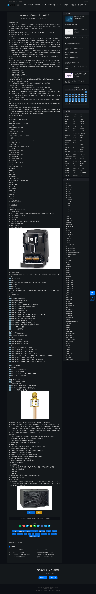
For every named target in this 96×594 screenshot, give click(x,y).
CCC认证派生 (69, 215)
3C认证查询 (68, 189)
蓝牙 (74, 130)
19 (76, 99)
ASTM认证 (68, 201)
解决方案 (67, 144)
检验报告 (82, 121)
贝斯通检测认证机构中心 (11, 5)
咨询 (66, 130)
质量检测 (67, 142)
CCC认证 (37, 5)
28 (82, 101)
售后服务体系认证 (70, 309)
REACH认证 (68, 266)
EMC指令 (35, 531)
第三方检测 (67, 135)
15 (85, 96)
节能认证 (68, 345)
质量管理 (67, 168)
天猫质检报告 (69, 311)
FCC (81, 140)
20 (79, 99)
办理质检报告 (68, 158)
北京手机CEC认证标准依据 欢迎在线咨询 (46, 557)
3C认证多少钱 (69, 187)
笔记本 (81, 175)
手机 (66, 133)
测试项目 (75, 142)
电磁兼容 (37, 533)
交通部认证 (68, 296)
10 (69, 96)
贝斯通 (74, 116)
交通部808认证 (69, 290)
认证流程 (75, 158)
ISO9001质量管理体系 (71, 254)
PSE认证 (68, 264)
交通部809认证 (69, 292)
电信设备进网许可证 (70, 333)
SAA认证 (68, 270)
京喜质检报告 (69, 299)
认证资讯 (68, 349)
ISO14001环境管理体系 (71, 248)
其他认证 (80, 5)
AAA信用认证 (69, 199)
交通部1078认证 (69, 284)
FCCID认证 (68, 238)
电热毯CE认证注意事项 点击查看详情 (34, 15)
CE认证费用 (68, 222)
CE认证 (14, 531)
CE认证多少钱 (21, 531)
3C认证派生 (68, 191)
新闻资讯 (68, 319)
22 (85, 99)
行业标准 (82, 163)
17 (69, 99)
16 (66, 99)
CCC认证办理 (69, 211)
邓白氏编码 (68, 357)
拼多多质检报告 (69, 317)
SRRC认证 (30, 5)
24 (69, 101)
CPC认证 (68, 228)
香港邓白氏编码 (69, 359)
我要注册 (15, 1)
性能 (25, 533)
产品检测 (49, 531)
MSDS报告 (68, 260)
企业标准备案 (68, 151)
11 (72, 96)
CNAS (74, 119)
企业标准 (55, 531)
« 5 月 (66, 106)
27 (79, 101)
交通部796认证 (69, 288)
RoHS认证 (68, 268)
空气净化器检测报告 (70, 339)
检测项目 (75, 156)
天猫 (74, 123)
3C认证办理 (68, 185)
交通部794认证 (69, 286)
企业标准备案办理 (70, 305)
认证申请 (75, 135)
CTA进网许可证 (69, 234)
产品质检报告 (83, 172)
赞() (44, 18)
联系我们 (42, 577)
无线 (66, 121)
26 (76, 101)
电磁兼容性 (44, 533)
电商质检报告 (69, 335)
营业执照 (75, 144)
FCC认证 (82, 168)
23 (66, 101)
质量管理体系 (33, 536)
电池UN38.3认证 (70, 337)
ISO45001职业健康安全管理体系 (73, 252)
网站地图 (56, 587)
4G (73, 149)
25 (73, 101)
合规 (74, 165)
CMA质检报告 (69, 224)
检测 (30, 533)
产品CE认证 (42, 531)
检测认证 (24, 9)
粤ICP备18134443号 (48, 588)
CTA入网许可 (51, 5)
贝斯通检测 (54, 533)
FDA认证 (68, 242)
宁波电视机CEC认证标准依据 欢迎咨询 (45, 554)
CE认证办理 (68, 218)
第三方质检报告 (69, 341)
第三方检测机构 (76, 151)
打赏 (39, 512)
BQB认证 (68, 205)
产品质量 (82, 128)
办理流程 (82, 158)
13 (79, 96)
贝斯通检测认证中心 (76, 161)
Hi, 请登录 (9, 1)
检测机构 (67, 128)
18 (72, 99)
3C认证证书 (68, 195)
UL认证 (67, 278)
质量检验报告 (68, 140)
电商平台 (82, 137)
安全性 (14, 533)
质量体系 (67, 163)
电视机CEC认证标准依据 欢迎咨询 (44, 550)
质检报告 (66, 5)
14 (82, 96)
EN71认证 (68, 236)
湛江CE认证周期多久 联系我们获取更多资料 (20, 554)
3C (81, 142)
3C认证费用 (68, 197)
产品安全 (67, 172)
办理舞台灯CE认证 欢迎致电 (15, 542)
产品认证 (67, 126)
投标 (66, 149)
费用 (81, 126)
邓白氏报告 (68, 355)
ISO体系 (59, 5)
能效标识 (68, 343)
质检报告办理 (76, 168)
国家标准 (82, 135)
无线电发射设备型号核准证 (72, 321)
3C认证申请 (68, 193)
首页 (25, 5)
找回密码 (20, 1)
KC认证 (67, 258)
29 (85, 101)
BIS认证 (68, 203)
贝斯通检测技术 (76, 133)
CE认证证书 (28, 531)
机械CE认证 (68, 323)
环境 (66, 137)
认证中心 (67, 154)
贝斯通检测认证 (68, 156)
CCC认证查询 (69, 213)
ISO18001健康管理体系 (71, 250)
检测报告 (73, 5)
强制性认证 (20, 533)
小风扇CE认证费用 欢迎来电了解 (18, 557)
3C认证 (44, 5)
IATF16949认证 (69, 246)
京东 (66, 123)
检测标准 (67, 170)
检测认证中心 (76, 172)
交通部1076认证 (69, 280)
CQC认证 (68, 230)
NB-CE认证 (68, 262)
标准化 (74, 154)
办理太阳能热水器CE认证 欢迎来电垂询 (45, 552)
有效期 (81, 149)
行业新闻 (68, 347)
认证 (81, 114)
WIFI (81, 165)
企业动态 (68, 301)
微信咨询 (86, 1)
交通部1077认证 (69, 282)
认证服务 (82, 147)
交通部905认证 (69, 294)
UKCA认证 (68, 274)
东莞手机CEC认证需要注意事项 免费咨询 (20, 552)
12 (76, 96)
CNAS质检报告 (69, 226)
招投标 (81, 151)
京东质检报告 (69, 298)
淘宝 (74, 163)
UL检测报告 (68, 276)
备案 (81, 170)
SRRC (81, 144)
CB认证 (67, 207)
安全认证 (67, 175)
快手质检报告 (69, 313)
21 (82, 99)
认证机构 (75, 126)
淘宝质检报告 (69, 331)
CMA (81, 119)
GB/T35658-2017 (70, 244)
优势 (74, 147)
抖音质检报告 (69, 315)
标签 (66, 161)
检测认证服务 (76, 175)
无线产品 (67, 147)
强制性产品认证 (76, 170)
